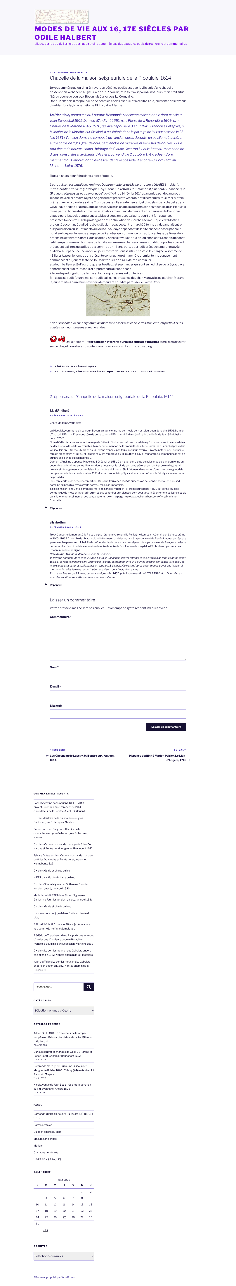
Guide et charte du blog (57, 870)
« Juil (45, 1230)
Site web (56, 705)
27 (64, 1217)
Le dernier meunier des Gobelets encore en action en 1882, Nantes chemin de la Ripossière (62, 965)
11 (46, 1204)
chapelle (123, 371)
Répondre (56, 508)
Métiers (38, 1145)
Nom (54, 667)
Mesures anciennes (45, 1138)
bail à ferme (64, 371)
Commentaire (61, 617)
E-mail (55, 686)
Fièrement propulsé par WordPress (54, 1277)
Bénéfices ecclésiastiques (76, 366)
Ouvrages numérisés (46, 1152)
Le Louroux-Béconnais (148, 371)
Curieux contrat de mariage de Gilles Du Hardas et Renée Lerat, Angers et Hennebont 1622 (63, 859)
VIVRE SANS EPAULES (47, 1159)
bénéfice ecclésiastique (95, 371)
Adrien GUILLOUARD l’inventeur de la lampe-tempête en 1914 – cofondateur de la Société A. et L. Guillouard (59, 807)
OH (86, 72)
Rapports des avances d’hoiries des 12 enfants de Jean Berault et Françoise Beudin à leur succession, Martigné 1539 (64, 939)
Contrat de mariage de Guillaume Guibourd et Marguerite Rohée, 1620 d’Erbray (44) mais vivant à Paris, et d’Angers (64, 1070)
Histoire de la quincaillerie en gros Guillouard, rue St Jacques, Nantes (61, 833)
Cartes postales (43, 1124)
